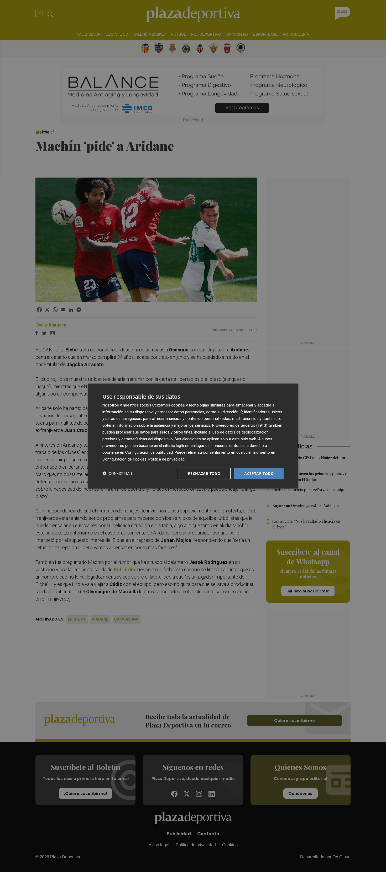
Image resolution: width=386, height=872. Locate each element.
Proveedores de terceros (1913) (239, 425)
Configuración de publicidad (149, 452)
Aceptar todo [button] (259, 473)
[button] (117, 473)
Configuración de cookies (124, 459)
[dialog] (193, 436)
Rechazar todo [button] (204, 473)
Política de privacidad (166, 459)
